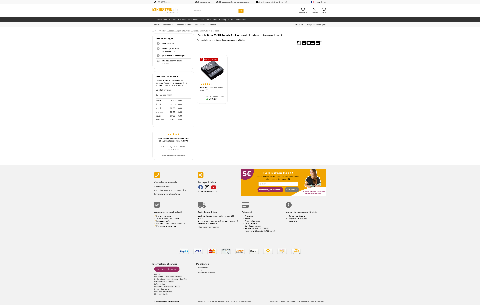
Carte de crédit (251, 223)
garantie (168, 43)
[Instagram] (207, 187)
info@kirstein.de (165, 90)
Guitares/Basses (160, 19)
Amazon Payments (252, 221)
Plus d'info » (291, 189)
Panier (200, 270)
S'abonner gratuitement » (270, 189)
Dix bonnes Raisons (297, 216)
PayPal (247, 218)
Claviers (172, 19)
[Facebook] (200, 187)
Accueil (155, 31)
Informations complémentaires (167, 194)
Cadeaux (212, 24)
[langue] (312, 2)
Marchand (293, 221)
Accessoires (241, 19)
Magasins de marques (316, 24)
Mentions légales (161, 294)
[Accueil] (165, 11)
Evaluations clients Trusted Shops (173, 155)
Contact (157, 274)
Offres (157, 24)
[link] (240, 253)
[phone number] (174, 175)
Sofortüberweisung (253, 226)
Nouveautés (168, 24)
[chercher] (241, 11)
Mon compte (203, 268)
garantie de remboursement (170, 49)
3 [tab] (174, 151)
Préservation (159, 284)
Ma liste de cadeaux (206, 273)
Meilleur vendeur (184, 24)
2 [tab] (172, 151)
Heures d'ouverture (162, 289)
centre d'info (298, 24)
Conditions (158, 276)
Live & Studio (211, 19)
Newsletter (321, 2)
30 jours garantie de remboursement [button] (234, 2)
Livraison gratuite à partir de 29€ (273, 2)
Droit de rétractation (173, 276)
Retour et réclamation (163, 291)
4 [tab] (176, 151)
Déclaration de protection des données (170, 279)
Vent (202, 19)
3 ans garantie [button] (204, 2)
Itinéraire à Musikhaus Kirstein (167, 286)
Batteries (182, 19)
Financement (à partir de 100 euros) (260, 231)
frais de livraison (223, 301)
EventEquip (224, 19)
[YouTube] (213, 187)
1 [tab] (170, 151)
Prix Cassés (200, 24)
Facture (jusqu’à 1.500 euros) (257, 228)
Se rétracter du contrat (166, 269)
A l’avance (249, 216)
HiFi (232, 19)
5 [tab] (179, 151)
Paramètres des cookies (164, 281)
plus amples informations (209, 227)
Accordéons (193, 19)
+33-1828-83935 (163, 2)
